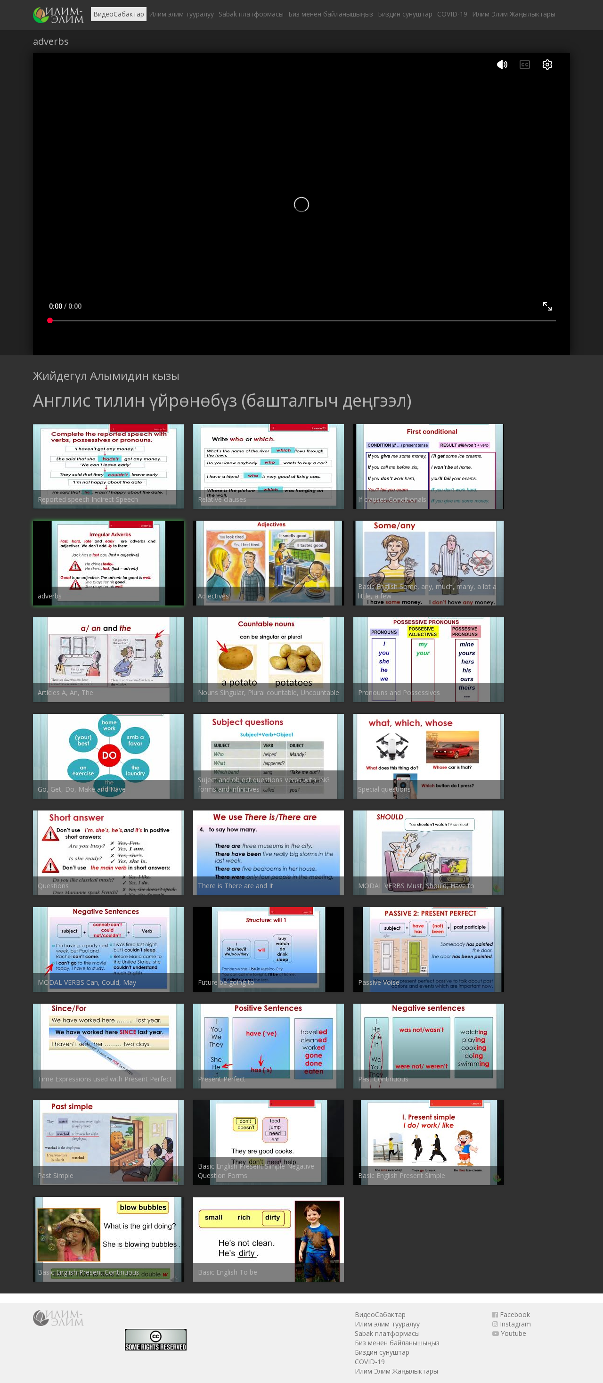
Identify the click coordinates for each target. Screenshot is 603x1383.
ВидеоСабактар (118, 13)
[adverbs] (58, 15)
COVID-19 (452, 13)
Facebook (514, 1314)
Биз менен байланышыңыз (330, 13)
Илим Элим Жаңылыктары (513, 13)
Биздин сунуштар (405, 13)
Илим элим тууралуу (181, 13)
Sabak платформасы (251, 13)
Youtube (512, 1333)
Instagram (514, 1323)
